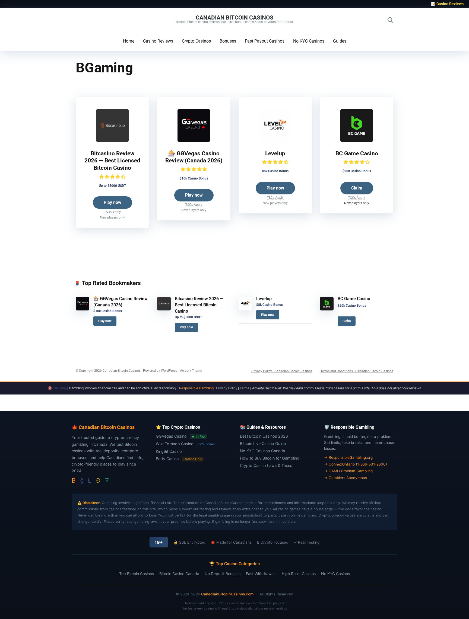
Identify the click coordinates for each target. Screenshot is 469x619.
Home (128, 41)
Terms (244, 388)
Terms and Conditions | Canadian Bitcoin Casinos (357, 371)
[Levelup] (275, 140)
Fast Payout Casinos (264, 41)
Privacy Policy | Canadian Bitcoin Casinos (281, 371)
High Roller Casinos (299, 573)
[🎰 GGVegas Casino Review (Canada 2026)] (194, 140)
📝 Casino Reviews (447, 4)
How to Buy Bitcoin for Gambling (269, 458)
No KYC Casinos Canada (262, 450)
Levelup (275, 153)
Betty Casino (167, 458)
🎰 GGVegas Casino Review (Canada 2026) (193, 157)
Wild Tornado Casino (175, 443)
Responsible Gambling (196, 388)
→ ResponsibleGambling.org (348, 457)
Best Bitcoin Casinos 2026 (264, 436)
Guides (339, 41)
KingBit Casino (169, 451)
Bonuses (228, 41)
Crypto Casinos (196, 41)
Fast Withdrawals (261, 573)
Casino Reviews (158, 41)
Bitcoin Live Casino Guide (263, 443)
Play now (112, 202)
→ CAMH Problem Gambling (348, 471)
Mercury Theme (190, 371)
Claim (356, 188)
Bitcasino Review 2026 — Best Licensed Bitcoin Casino (112, 160)
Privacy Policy (226, 388)
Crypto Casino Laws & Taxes (266, 465)
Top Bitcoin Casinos (136, 573)
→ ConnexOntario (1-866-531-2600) (355, 464)
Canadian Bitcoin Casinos (234, 17)
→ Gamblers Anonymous (345, 478)
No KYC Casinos (308, 41)
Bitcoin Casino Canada (179, 573)
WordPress (169, 371)
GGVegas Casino (171, 436)
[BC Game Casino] (356, 140)
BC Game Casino (356, 153)
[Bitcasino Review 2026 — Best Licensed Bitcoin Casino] (112, 140)
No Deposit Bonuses (222, 573)
